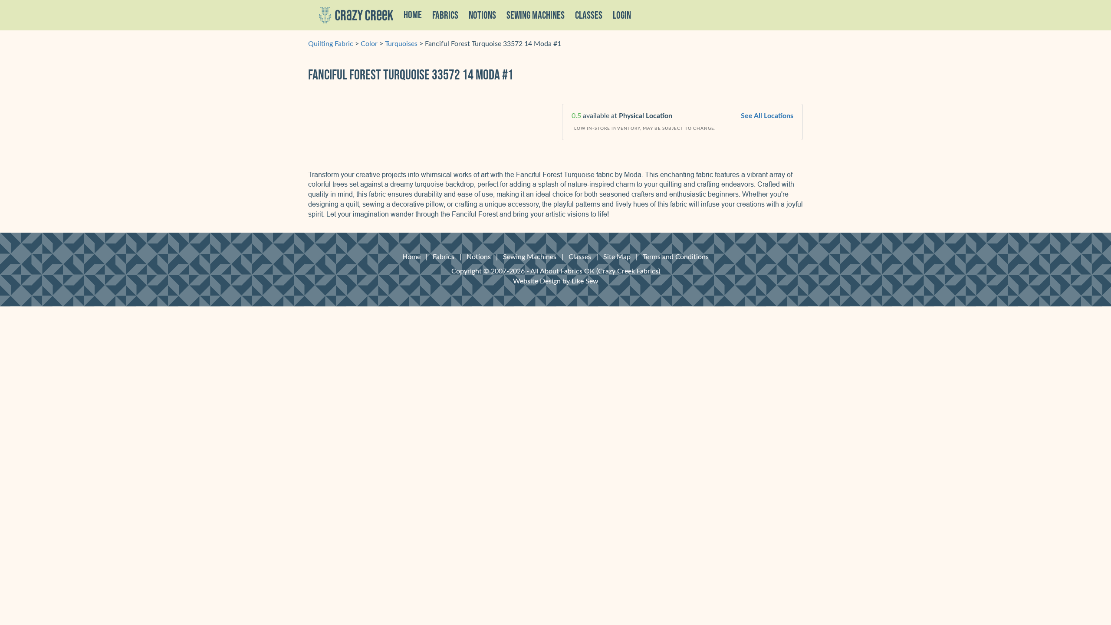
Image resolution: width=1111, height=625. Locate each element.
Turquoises (401, 43)
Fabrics (443, 256)
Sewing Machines (535, 15)
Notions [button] (482, 15)
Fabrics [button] (445, 15)
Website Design (537, 281)
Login (622, 15)
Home (413, 15)
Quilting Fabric (330, 43)
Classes (588, 15)
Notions (479, 256)
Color (369, 43)
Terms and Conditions (676, 256)
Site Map (617, 256)
